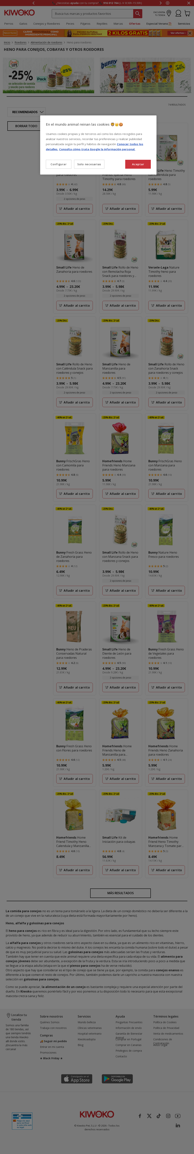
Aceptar (138, 164)
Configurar (58, 164)
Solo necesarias (89, 164)
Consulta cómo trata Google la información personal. (97, 149)
